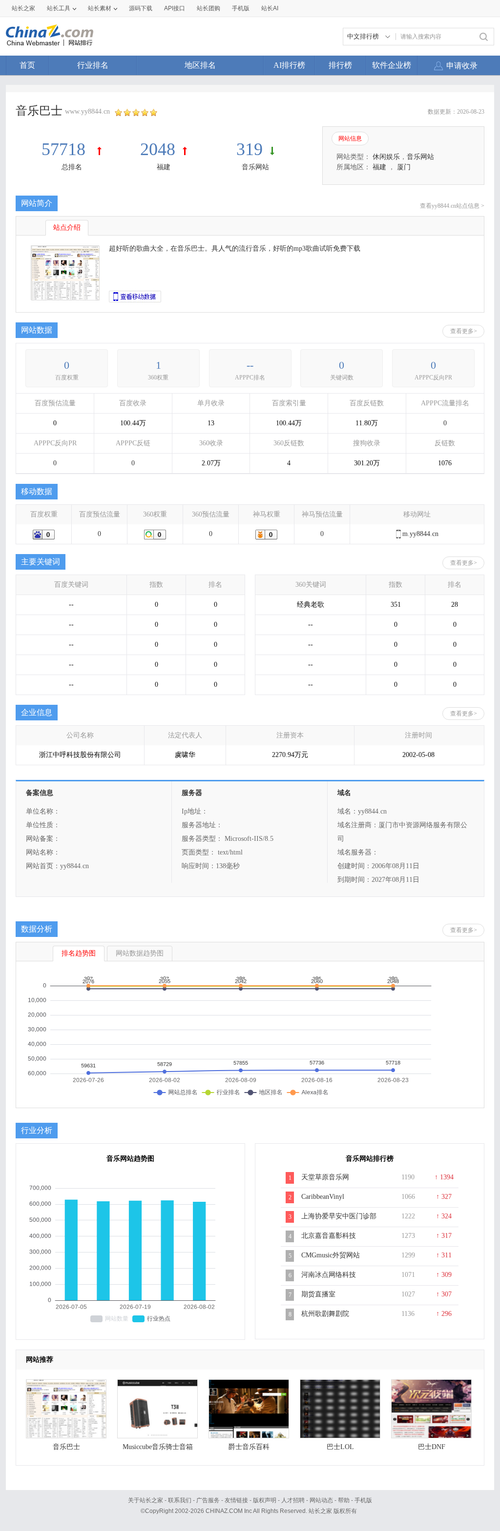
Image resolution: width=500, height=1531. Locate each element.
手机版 (363, 1500)
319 (249, 149)
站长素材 (99, 8)
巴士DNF (431, 1447)
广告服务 (208, 1500)
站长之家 (23, 8)
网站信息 (350, 138)
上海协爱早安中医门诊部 (338, 1216)
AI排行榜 (289, 65)
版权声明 (264, 1500)
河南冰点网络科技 (328, 1274)
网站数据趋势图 (140, 953)
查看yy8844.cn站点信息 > (452, 205)
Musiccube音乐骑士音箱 (158, 1447)
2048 (157, 149)
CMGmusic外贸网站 (330, 1255)
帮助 (344, 1500)
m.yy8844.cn (420, 533)
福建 (163, 167)
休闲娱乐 (386, 156)
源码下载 (140, 8)
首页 (27, 65)
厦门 (404, 167)
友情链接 (236, 1500)
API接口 (174, 8)
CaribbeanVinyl (322, 1196)
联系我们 (179, 1500)
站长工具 (58, 8)
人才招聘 (293, 1500)
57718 (66, 149)
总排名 (72, 167)
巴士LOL (340, 1447)
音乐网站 (255, 167)
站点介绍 (67, 227)
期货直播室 (318, 1294)
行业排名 (92, 65)
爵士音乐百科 (249, 1447)
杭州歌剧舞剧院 (325, 1313)
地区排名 (200, 65)
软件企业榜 (391, 65)
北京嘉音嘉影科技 (328, 1235)
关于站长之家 (145, 1500)
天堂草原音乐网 (325, 1177)
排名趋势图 (79, 953)
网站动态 (321, 1500)
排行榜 (340, 65)
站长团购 (208, 8)
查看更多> (463, 331)
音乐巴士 (66, 1447)
